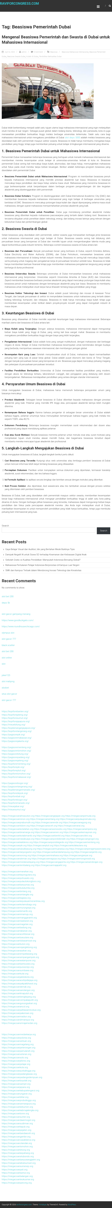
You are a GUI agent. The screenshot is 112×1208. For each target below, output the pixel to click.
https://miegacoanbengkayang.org (19, 996)
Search (5, 525)
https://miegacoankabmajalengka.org (20, 1110)
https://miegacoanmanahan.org (17, 871)
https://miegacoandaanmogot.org (18, 1120)
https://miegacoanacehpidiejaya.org (19, 980)
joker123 (6, 675)
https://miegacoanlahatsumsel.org (19, 1163)
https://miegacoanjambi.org (88, 852)
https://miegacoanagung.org (77, 822)
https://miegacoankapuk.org (15, 1126)
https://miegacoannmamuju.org (17, 914)
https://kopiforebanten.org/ (15, 711)
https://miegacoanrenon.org (15, 819)
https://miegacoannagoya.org (46, 858)
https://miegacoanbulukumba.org (18, 888)
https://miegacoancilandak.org (17, 1143)
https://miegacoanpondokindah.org (52, 839)
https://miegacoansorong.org (16, 855)
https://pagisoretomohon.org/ (16, 750)
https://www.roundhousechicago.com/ (21, 626)
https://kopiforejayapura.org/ (16, 721)
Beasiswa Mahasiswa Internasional (75, 52)
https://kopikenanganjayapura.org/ (18, 728)
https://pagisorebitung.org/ (15, 754)
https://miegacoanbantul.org (16, 1173)
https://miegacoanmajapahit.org (50, 865)
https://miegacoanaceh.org (43, 825)
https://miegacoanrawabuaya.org (18, 839)
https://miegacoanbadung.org (16, 927)
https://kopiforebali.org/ (13, 796)
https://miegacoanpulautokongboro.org (21, 881)
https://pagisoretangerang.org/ (17, 786)
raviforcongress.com (19, 4)
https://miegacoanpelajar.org (16, 1064)
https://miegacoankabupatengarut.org (20, 1090)
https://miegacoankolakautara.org (70, 845)
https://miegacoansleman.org (16, 858)
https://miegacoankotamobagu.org (19, 904)
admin (24, 52)
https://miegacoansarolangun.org (18, 990)
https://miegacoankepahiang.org (18, 1153)
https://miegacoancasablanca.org (18, 1140)
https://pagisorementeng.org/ (16, 747)
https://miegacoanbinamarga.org (18, 832)
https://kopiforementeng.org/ (16, 764)
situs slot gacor (9, 694)
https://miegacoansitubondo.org (18, 1156)
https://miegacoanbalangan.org (17, 1176)
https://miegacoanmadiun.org (16, 1016)
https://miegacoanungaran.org (17, 1093)
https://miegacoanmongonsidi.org (78, 858)
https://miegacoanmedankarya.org (19, 1034)
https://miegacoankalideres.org (17, 842)
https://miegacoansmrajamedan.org (19, 1023)
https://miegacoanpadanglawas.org (19, 1074)
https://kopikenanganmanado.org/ (18, 789)
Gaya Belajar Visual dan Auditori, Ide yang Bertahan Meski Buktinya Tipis (40, 549)
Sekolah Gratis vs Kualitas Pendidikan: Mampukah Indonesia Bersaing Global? (42, 560)
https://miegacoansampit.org (16, 1084)
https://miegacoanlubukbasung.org (19, 849)
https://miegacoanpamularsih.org (18, 1051)
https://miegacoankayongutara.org (19, 874)
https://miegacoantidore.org (16, 825)
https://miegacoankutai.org (15, 973)
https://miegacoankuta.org (15, 1067)
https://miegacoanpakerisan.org (17, 1013)
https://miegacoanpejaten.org (16, 1130)
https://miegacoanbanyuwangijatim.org (21, 1159)
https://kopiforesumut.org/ (15, 718)
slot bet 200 (7, 596)
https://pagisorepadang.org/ (16, 757)
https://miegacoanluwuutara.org (17, 937)
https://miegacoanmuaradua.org (53, 849)
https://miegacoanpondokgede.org (50, 842)
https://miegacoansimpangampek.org (20, 957)
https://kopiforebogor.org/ (15, 799)
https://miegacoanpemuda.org (80, 816)
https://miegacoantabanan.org (17, 931)
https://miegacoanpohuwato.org (18, 878)
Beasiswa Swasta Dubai (16, 57)
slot (3, 664)
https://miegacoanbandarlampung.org (55, 852)
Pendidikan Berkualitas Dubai (50, 57)
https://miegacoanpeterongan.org (18, 1047)
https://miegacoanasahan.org (16, 950)
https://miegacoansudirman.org (17, 1123)
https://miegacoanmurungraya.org (18, 907)
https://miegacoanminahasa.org (47, 855)
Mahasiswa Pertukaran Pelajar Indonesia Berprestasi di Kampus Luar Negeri (42, 565)
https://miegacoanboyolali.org (16, 1080)
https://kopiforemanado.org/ (16, 803)
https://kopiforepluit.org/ (14, 770)
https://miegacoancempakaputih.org (20, 1000)
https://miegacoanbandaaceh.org (18, 1133)
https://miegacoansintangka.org (17, 894)
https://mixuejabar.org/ (13, 806)
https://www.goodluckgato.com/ (18, 620)
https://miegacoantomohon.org (17, 1146)
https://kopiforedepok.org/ (15, 793)
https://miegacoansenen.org (49, 832)
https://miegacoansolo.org (15, 1057)
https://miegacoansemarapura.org (19, 1103)
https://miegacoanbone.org (15, 1113)
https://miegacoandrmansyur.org (18, 1019)
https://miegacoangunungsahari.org (19, 1003)
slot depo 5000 (72, 137)
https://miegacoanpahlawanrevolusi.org (21, 1010)
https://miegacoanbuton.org (15, 944)
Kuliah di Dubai (32, 57)
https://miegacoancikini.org (78, 835)
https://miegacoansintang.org (44, 819)
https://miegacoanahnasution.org (18, 816)
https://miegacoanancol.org (15, 1006)
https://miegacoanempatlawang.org (19, 954)
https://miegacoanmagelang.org (18, 1044)
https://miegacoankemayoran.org (79, 832)
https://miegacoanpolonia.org (16, 1037)
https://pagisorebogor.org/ (15, 783)
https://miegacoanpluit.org (40, 845)
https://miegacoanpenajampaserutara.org (89, 849)
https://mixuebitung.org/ (14, 724)
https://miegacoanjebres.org (16, 1060)
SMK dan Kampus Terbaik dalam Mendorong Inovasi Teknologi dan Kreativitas (43, 570)
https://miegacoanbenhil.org (50, 835)
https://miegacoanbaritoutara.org (18, 964)
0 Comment (38, 52)
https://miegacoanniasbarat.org (17, 921)
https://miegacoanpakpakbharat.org (19, 983)
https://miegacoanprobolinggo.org (19, 1100)
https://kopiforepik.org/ (13, 767)
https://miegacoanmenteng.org (84, 842)
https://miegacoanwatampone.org (18, 960)
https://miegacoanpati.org (14, 1169)
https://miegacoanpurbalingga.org (18, 1070)
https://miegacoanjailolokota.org (18, 977)
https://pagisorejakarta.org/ (15, 741)
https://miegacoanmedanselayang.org (20, 862)
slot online (7, 657)
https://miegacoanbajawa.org (16, 898)
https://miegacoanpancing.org (17, 1182)
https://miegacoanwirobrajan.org (86, 862)
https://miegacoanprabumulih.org (18, 822)
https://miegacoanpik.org (14, 845)
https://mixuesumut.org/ (14, 809)
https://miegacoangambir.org (16, 1136)
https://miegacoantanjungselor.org (19, 852)
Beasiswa (53, 52)
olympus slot (8, 632)
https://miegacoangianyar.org (77, 855)
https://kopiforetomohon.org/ (16, 773)
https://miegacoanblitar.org (15, 1097)
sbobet (5, 687)
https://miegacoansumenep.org (17, 1166)
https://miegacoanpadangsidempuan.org (22, 1077)
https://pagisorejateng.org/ (15, 760)
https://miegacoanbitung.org (16, 1150)
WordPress (72, 1205)
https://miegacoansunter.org (16, 1117)
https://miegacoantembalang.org (18, 865)
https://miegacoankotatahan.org (17, 829)
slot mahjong (8, 681)
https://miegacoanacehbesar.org (18, 934)
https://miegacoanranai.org (71, 825)
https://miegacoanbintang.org (16, 891)
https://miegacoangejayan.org (50, 816)
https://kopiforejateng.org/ (15, 714)
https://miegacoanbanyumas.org (18, 884)
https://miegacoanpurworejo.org (18, 967)
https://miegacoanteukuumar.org (18, 1179)
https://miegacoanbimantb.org (17, 911)
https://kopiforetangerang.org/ (17, 731)
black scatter (8, 645)
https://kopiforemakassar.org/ (16, 777)
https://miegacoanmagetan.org (17, 924)
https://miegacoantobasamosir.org (19, 940)
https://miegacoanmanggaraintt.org (19, 917)
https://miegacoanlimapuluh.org (17, 993)
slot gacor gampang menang (16, 614)
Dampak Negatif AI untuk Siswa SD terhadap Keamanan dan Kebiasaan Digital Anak (45, 554)
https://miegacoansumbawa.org (17, 970)
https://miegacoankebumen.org (17, 1107)
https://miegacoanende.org (48, 822)
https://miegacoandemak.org (16, 987)
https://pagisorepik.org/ (13, 734)
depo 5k (6, 602)
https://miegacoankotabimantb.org (19, 835)
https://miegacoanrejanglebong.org (19, 947)
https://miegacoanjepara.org (16, 1087)
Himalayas (43, 1205)
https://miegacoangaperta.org (55, 862)
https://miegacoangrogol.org (84, 839)
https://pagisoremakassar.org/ (17, 737)
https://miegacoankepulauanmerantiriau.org (23, 901)
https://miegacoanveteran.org (16, 1054)
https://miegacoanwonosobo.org (50, 829)
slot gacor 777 (9, 639)
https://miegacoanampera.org (82, 829)
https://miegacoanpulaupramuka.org (78, 819)
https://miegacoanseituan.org (16, 1041)
